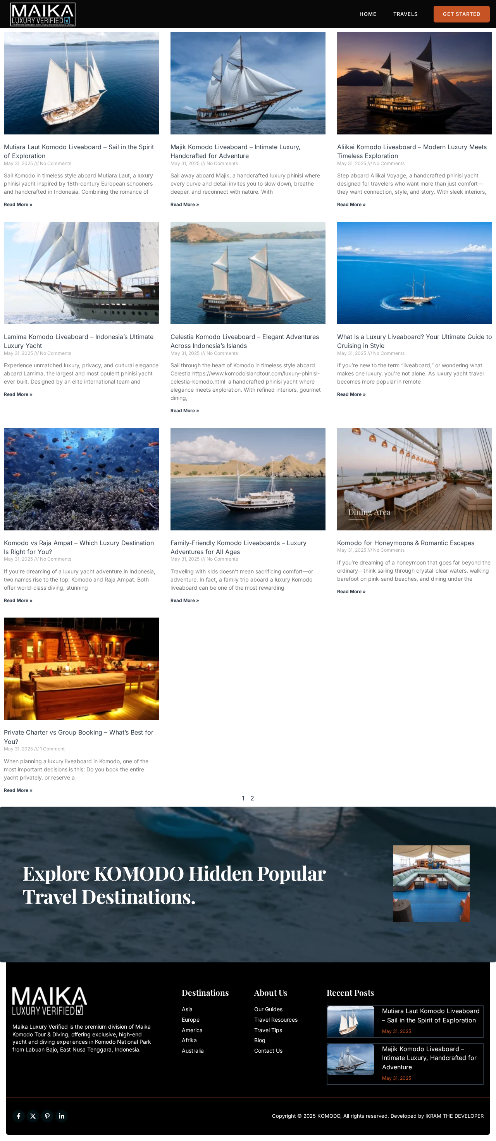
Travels (405, 14)
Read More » (18, 204)
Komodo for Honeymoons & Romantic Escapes (405, 543)
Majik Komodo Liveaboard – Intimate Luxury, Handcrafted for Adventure (429, 1058)
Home (368, 14)
